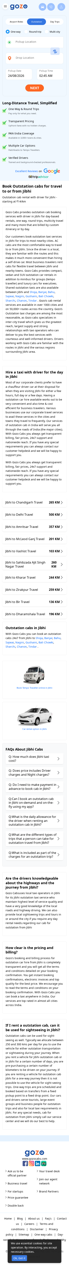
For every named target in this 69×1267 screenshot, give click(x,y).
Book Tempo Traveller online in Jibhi (34, 687)
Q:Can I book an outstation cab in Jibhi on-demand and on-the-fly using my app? (31, 803)
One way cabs (43, 1234)
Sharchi (10, 300)
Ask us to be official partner (17, 1173)
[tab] (15, 32)
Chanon (22, 300)
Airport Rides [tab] (16, 21)
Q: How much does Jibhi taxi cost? (29, 759)
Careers (29, 1224)
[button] (4, 7)
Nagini (19, 296)
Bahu (51, 292)
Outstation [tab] (36, 21)
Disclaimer (37, 1229)
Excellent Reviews (26, 171)
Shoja (33, 292)
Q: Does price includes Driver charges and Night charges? (30, 772)
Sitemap (24, 1234)
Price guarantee (18, 1197)
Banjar (42, 292)
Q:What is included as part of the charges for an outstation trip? (32, 855)
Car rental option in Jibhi (34, 728)
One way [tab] (16, 31)
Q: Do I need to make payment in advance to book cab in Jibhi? (32, 787)
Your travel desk (49, 1171)
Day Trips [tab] (54, 21)
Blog (20, 1218)
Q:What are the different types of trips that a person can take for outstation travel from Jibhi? (33, 839)
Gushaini (31, 296)
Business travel (17, 1183)
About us (34, 1218)
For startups (15, 1191)
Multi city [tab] (55, 31)
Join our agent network (48, 1181)
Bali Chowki (46, 296)
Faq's (48, 1218)
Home (8, 1218)
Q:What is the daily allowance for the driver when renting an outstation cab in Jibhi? (32, 821)
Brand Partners (49, 1191)
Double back (16, 1205)
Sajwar (10, 296)
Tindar (32, 300)
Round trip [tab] (35, 31)
